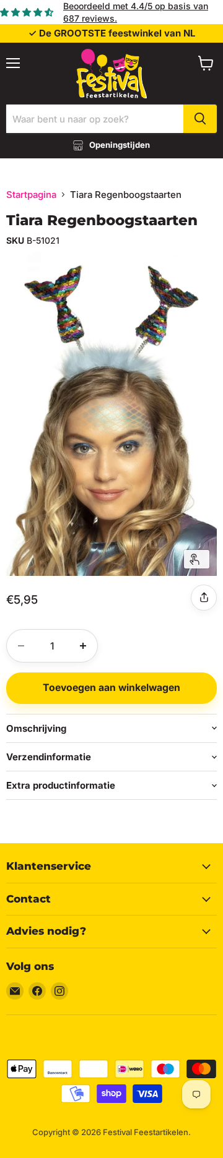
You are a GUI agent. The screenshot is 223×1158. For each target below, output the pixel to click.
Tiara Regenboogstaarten (102, 220)
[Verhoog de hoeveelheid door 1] (83, 646)
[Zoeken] (200, 119)
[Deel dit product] (204, 598)
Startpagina (31, 194)
